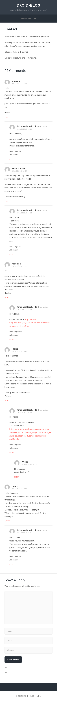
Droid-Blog (28, 5)
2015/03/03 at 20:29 (24, 309)
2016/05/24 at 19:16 (28, 464)
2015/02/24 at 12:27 (19, 266)
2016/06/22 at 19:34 (19, 489)
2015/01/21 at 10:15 (19, 171)
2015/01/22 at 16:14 (24, 213)
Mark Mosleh (18, 168)
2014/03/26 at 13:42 (19, 84)
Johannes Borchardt (27, 126)
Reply (7, 117)
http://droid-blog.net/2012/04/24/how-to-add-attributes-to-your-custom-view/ (29, 322)
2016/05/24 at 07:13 (24, 412)
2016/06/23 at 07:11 (24, 533)
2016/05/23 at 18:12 (19, 351)
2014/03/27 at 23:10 (24, 129)
